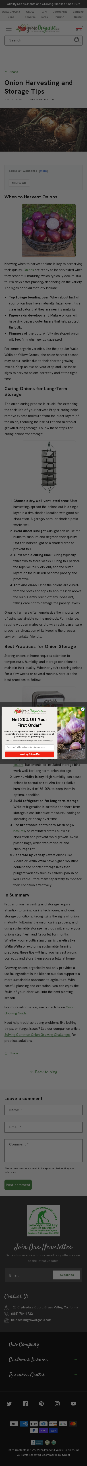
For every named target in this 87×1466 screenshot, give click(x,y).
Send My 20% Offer (29, 754)
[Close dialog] (82, 709)
